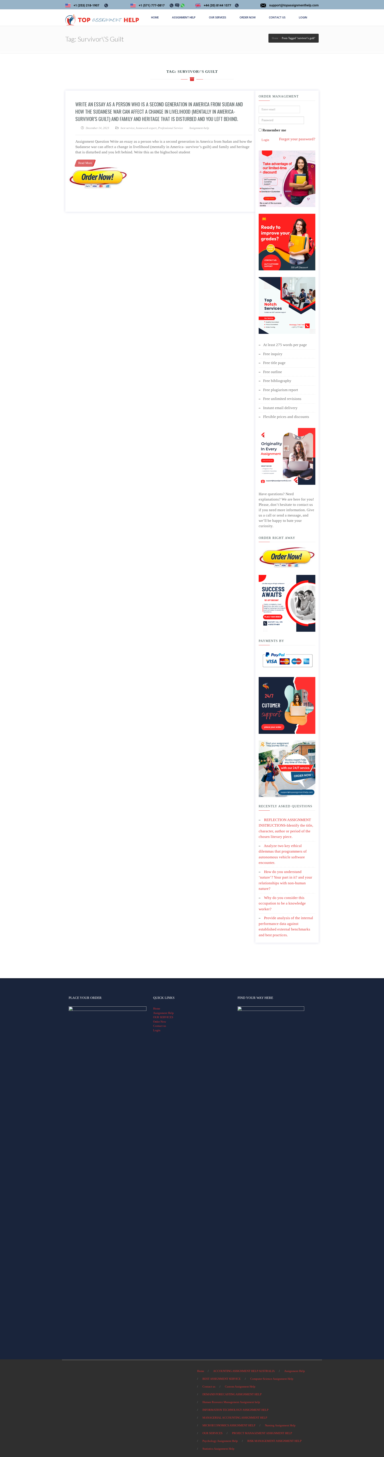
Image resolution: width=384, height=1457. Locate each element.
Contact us (159, 1025)
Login (265, 140)
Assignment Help (163, 1013)
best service (128, 128)
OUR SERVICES (163, 1017)
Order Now (159, 1021)
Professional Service (170, 128)
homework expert (146, 128)
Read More (85, 163)
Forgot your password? (297, 139)
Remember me (274, 130)
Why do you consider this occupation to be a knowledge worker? (282, 903)
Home (156, 1008)
